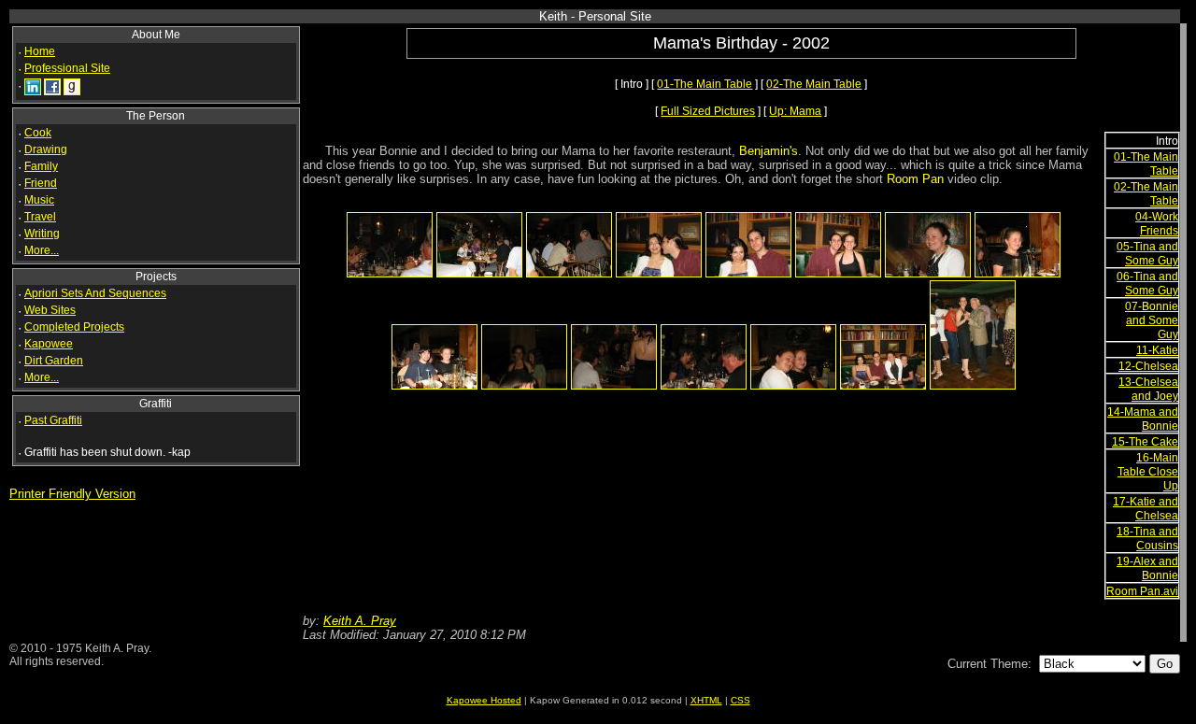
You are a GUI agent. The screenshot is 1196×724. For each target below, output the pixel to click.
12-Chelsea (1148, 366)
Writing (42, 233)
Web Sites (50, 310)
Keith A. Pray (359, 621)
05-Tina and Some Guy (1147, 253)
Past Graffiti (53, 420)
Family (41, 166)
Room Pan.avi (1142, 591)
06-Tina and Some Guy (1147, 283)
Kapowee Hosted (484, 700)
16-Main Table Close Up (1148, 471)
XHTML (706, 700)
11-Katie (1157, 350)
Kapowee (48, 343)
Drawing (45, 149)
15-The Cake (1145, 441)
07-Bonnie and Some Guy (1151, 320)
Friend (40, 183)
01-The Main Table (704, 84)
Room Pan (915, 179)
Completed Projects (74, 327)
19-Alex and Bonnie (1147, 568)
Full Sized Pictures (708, 111)
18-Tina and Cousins (1147, 538)
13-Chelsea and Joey (1148, 389)
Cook (37, 132)
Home (39, 51)
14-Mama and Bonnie (1142, 419)
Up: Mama (795, 111)
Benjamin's (768, 151)
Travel (40, 216)
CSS (740, 700)
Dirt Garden (53, 360)
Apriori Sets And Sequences (95, 293)
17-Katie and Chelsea (1145, 508)
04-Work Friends (1156, 223)
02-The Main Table (813, 84)
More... (41, 250)
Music (39, 199)
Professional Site (67, 68)
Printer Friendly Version (72, 494)
